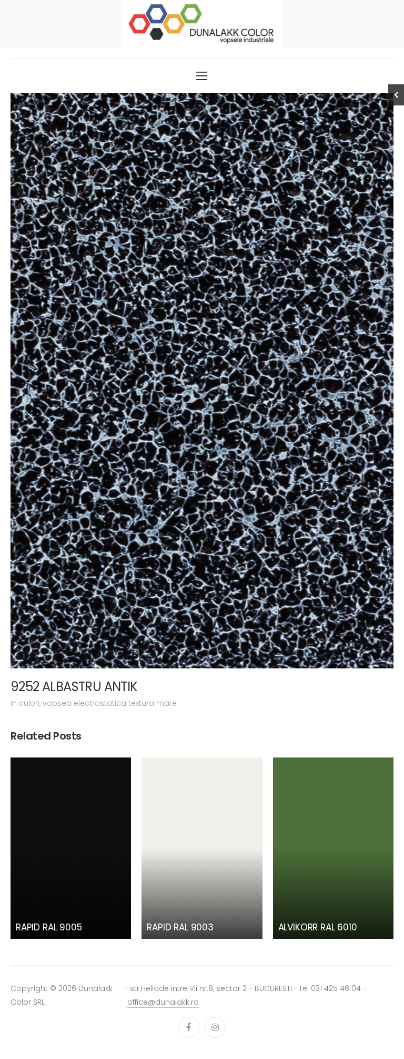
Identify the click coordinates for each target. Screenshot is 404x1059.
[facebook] (188, 1027)
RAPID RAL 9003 (180, 927)
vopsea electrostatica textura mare (110, 703)
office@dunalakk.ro (163, 1002)
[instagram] (215, 1027)
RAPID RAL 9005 (49, 927)
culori (29, 703)
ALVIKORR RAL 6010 (317, 927)
